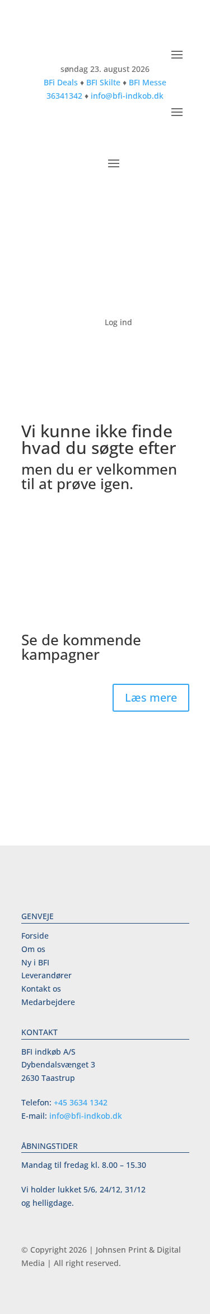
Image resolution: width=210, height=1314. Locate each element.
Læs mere (151, 697)
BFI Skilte (103, 82)
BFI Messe (147, 82)
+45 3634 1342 (81, 1102)
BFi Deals (61, 82)
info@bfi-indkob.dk (127, 95)
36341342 (64, 95)
